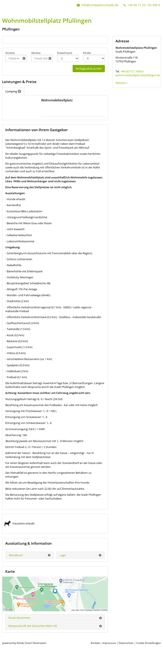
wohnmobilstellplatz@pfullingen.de (136, 75)
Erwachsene (64, 53)
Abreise (36, 53)
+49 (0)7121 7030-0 (131, 71)
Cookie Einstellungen (148, 643)
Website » (121, 83)
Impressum (109, 643)
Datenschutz (126, 643)
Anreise (10, 53)
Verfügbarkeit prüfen (89, 68)
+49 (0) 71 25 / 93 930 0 (143, 5)
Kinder (87, 53)
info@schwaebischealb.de (99, 5)
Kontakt (95, 643)
